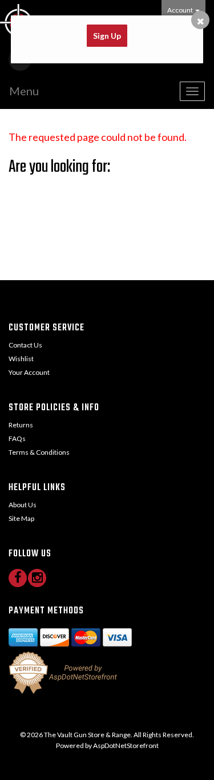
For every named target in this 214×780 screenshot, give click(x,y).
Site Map (21, 518)
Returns (21, 425)
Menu (24, 91)
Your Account (29, 372)
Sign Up (107, 36)
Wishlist (21, 358)
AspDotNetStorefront (126, 745)
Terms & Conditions (39, 452)
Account (180, 10)
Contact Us (25, 345)
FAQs (17, 438)
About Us (23, 504)
